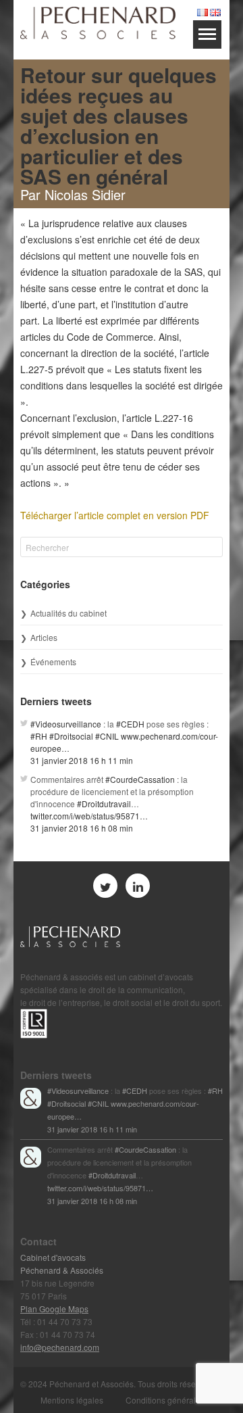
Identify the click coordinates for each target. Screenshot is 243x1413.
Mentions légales (71, 1400)
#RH (38, 736)
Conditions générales (165, 1400)
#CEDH (130, 723)
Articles (43, 637)
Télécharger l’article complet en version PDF (114, 515)
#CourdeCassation (140, 779)
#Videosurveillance (65, 723)
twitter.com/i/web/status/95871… (89, 815)
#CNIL (107, 736)
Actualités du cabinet (68, 613)
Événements (53, 661)
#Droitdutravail (104, 803)
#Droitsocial (71, 736)
